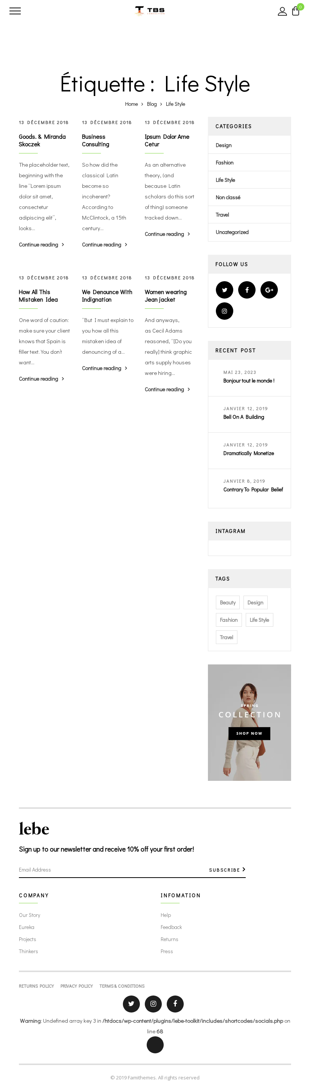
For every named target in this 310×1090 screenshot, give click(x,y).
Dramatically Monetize (248, 453)
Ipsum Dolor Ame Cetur (167, 140)
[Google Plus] (269, 290)
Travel (222, 214)
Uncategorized (232, 231)
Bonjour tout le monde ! (248, 380)
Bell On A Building (243, 416)
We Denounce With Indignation (107, 295)
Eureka (26, 927)
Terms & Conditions (121, 986)
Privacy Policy (76, 986)
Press (167, 951)
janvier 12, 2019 (245, 408)
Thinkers (28, 951)
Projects (27, 939)
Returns (169, 939)
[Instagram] (224, 311)
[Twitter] (224, 290)
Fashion (225, 162)
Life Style (225, 179)
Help (166, 914)
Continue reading (38, 244)
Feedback (171, 927)
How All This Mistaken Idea (38, 295)
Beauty (228, 602)
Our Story (29, 914)
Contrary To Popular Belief (253, 489)
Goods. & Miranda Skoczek (42, 140)
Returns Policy (36, 986)
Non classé (228, 197)
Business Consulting (95, 140)
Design (224, 145)
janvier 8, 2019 (244, 481)
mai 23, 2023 (240, 372)
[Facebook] (247, 290)
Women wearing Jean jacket (166, 295)
